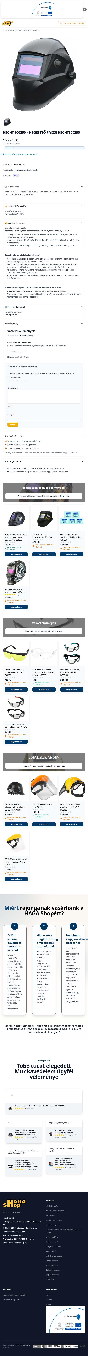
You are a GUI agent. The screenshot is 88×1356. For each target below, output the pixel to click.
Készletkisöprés (52, 1206)
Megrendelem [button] (16, 554)
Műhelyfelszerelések (54, 1256)
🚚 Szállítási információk (15, 206)
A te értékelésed (14, 378)
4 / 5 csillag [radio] (21, 381)
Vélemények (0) (11, 323)
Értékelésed (12, 388)
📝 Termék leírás (12, 186)
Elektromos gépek (52, 1225)
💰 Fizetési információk (15, 223)
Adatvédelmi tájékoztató (12, 1300)
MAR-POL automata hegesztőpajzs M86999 (64, 1131)
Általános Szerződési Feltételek (14, 1295)
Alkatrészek (50, 1215)
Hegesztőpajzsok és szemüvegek (26, 170)
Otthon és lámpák (52, 1270)
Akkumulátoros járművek (55, 1211)
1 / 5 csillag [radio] (9, 381)
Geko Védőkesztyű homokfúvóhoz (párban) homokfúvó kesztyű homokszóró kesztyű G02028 (26, 1164)
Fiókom (48, 1304)
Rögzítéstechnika (52, 1275)
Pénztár (49, 1300)
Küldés (12, 424)
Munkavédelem (52, 1260)
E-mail (10, 415)
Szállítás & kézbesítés (14, 436)
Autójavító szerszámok (54, 1220)
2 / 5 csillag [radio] (13, 381)
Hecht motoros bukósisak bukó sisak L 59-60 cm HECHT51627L (40, 1106)
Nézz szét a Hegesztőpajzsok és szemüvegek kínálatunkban (44, 496)
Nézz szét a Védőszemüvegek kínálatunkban (44, 631)
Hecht (16, 176)
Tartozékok (50, 1279)
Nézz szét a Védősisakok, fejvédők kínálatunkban (44, 766)
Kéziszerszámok (52, 1242)
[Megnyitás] (42, 9)
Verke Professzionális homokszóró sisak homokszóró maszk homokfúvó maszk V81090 (65, 1162)
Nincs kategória (52, 1265)
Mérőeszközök (51, 1251)
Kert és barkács (52, 1237)
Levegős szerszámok (53, 1246)
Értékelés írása (16, 352)
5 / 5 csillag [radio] (26, 381)
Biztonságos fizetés (13, 461)
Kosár (48, 1295)
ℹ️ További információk (15, 307)
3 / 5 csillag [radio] (17, 381)
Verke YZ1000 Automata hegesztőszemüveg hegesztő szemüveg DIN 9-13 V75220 (26, 1132)
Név (9, 406)
